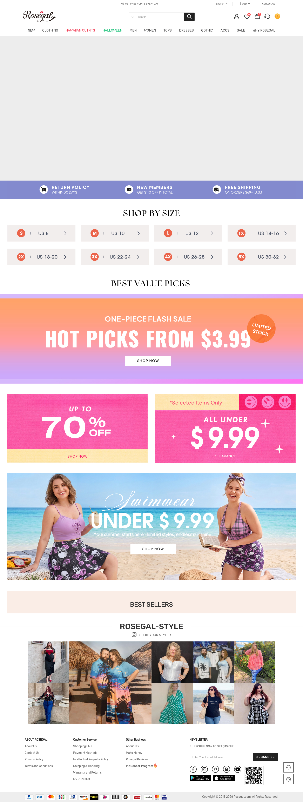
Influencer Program (139, 766)
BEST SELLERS (151, 604)
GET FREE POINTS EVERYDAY (142, 3)
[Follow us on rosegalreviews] (226, 769)
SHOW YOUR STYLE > (155, 635)
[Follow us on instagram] (204, 769)
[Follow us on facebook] (193, 769)
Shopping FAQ (82, 746)
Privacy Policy (34, 759)
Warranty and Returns (87, 772)
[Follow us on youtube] (237, 769)
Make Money (134, 753)
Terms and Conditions (39, 766)
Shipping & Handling (86, 766)
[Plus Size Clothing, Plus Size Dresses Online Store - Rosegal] (43, 16)
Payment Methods (85, 753)
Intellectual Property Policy (91, 759)
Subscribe (265, 757)
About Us (31, 746)
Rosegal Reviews (137, 759)
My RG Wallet (81, 779)
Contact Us (32, 753)
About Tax (132, 746)
